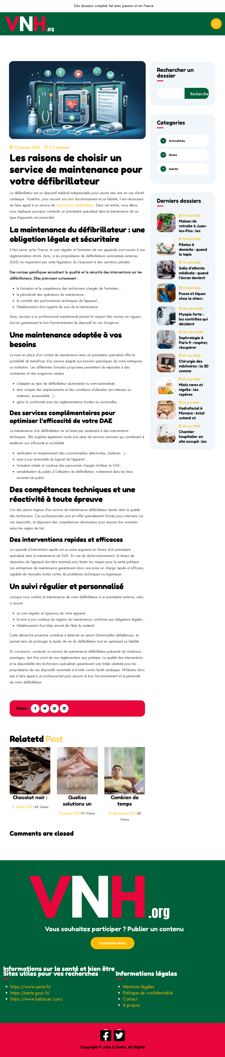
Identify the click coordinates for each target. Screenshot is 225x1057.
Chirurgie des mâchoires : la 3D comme (194, 366)
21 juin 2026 (191, 402)
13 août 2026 (192, 215)
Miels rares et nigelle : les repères (191, 389)
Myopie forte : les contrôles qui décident (193, 319)
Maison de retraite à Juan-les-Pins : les (193, 226)
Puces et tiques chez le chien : (192, 296)
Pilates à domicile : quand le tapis (193, 249)
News (173, 155)
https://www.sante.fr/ (30, 987)
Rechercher (199, 94)
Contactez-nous (112, 943)
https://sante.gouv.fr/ (30, 993)
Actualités (177, 141)
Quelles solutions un (77, 800)
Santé (173, 169)
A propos (131, 1005)
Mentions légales (138, 987)
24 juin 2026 (191, 355)
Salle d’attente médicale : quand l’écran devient (193, 273)
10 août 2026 (192, 239)
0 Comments (59, 147)
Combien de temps (125, 800)
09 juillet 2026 (193, 332)
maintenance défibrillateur (75, 205)
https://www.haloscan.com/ (36, 999)
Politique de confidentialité (148, 993)
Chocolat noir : (30, 797)
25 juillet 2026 (193, 308)
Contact (130, 999)
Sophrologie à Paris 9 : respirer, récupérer (193, 342)
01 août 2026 (192, 288)
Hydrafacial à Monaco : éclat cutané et (192, 413)
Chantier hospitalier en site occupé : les (193, 436)
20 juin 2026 (191, 426)
